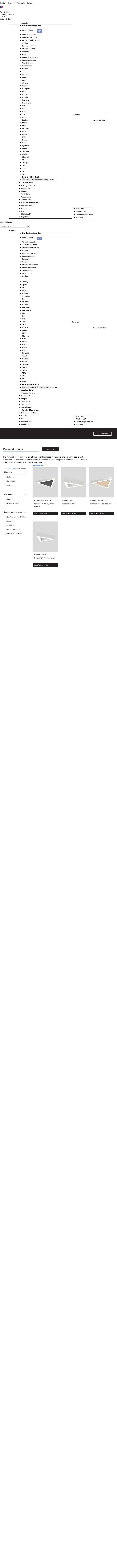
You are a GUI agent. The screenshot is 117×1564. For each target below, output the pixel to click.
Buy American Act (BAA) (16, 517)
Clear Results (50, 449)
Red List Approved (14, 533)
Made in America (13, 529)
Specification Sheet (41, 513)
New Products (31, 30)
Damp (10, 521)
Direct (10, 499)
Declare (10, 525)
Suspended (11, 481)
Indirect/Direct (13, 503)
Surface (10, 477)
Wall (9, 485)
